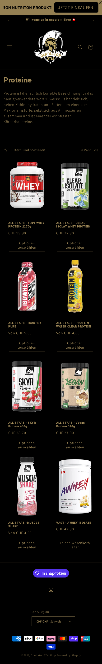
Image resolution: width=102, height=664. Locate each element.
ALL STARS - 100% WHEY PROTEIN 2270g (26, 224)
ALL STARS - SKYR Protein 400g (22, 424)
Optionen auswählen (27, 245)
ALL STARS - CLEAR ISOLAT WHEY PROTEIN (73, 224)
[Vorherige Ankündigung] (9, 20)
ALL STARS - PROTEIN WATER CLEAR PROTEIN (73, 324)
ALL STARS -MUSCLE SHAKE (23, 524)
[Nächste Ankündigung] (93, 20)
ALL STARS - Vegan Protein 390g (70, 424)
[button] (9, 47)
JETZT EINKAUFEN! (76, 7)
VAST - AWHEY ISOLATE (73, 522)
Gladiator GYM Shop (43, 655)
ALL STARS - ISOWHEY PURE (24, 324)
